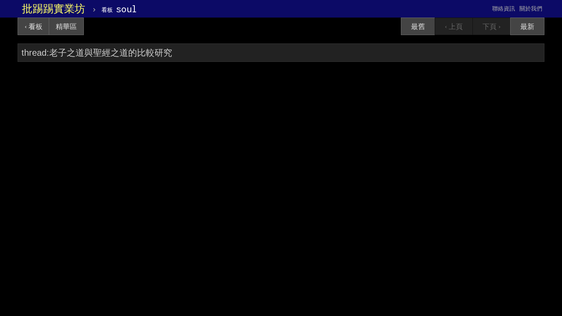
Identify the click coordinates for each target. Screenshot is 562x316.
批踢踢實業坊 (53, 8)
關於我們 (530, 8)
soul (119, 8)
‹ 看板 (34, 26)
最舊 (418, 26)
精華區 (66, 26)
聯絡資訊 (503, 8)
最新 (527, 26)
